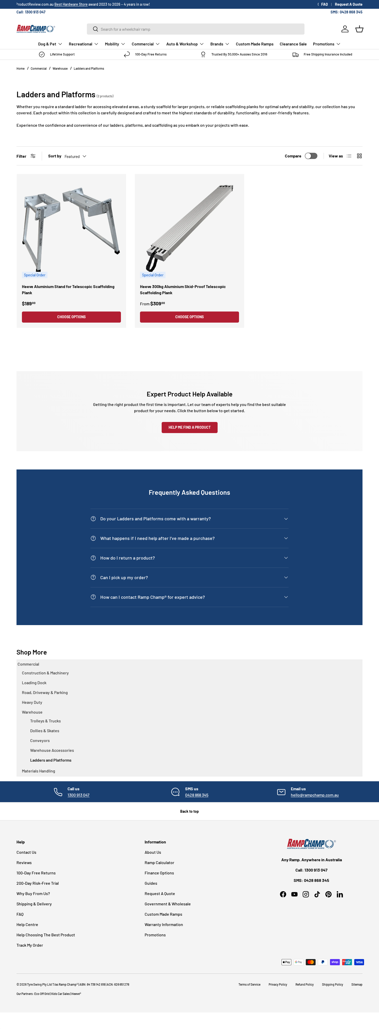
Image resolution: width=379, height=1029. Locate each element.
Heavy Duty (32, 702)
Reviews (24, 862)
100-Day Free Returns (36, 872)
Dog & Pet (47, 43)
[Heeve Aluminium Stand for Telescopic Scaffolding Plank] (71, 228)
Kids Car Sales (60, 993)
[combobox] (195, 29)
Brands (216, 43)
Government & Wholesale (168, 903)
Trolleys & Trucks (45, 720)
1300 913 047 (78, 794)
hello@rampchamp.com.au (315, 794)
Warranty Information (164, 924)
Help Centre (27, 924)
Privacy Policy (278, 984)
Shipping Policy (332, 984)
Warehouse (60, 68)
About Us (153, 852)
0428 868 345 (196, 794)
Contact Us (26, 852)
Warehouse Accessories (52, 750)
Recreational (80, 43)
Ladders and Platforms (89, 68)
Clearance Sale (293, 43)
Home (20, 68)
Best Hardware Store (72, 4)
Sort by (54, 155)
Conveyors (40, 740)
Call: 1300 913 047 (31, 12)
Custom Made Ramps (255, 43)
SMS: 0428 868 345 (346, 12)
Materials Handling (38, 770)
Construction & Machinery (45, 672)
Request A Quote (348, 4)
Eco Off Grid (42, 993)
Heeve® (76, 993)
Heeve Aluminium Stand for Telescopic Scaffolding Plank (68, 289)
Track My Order (30, 945)
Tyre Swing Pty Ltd (39, 984)
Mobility (112, 43)
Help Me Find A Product (190, 427)
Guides (151, 883)
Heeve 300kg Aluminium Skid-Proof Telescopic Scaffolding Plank (183, 289)
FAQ (324, 4)
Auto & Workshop (182, 43)
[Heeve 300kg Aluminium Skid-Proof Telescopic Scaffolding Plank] (189, 228)
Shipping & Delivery (34, 903)
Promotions (323, 43)
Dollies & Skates (44, 730)
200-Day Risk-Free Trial (38, 883)
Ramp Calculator (159, 862)
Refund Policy (304, 984)
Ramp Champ (68, 984)
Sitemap (356, 984)
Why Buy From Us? (33, 893)
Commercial (143, 43)
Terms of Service (249, 984)
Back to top (189, 811)
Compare (293, 155)
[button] (359, 29)
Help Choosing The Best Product (46, 934)
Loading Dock (34, 682)
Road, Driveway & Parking (45, 692)
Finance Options (159, 872)
